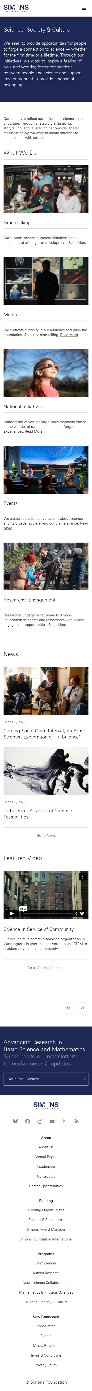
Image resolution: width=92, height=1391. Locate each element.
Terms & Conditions (46, 1355)
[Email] (68, 1008)
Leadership (46, 1166)
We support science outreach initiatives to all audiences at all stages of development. (40, 240)
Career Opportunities (46, 1186)
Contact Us (46, 1176)
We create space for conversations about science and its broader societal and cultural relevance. (43, 520)
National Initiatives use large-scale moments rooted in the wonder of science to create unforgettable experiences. (45, 427)
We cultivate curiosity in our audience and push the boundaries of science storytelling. (45, 332)
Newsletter (46, 1326)
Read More (77, 243)
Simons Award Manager (46, 1229)
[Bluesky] (15, 1121)
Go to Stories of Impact (46, 968)
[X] (64, 1121)
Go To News (46, 835)
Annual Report (46, 1157)
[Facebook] (27, 1121)
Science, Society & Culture (46, 1302)
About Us (46, 1147)
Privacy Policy (46, 1365)
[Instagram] (40, 1121)
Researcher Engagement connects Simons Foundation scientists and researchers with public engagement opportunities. (44, 620)
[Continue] (84, 1079)
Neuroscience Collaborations (46, 1283)
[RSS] (76, 1121)
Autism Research (46, 1273)
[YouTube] (52, 1121)
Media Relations (46, 1346)
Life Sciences (46, 1263)
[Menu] (83, 8)
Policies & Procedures (46, 1220)
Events (46, 1336)
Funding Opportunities (46, 1210)
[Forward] (82, 1008)
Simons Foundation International (46, 1239)
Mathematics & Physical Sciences (46, 1292)
